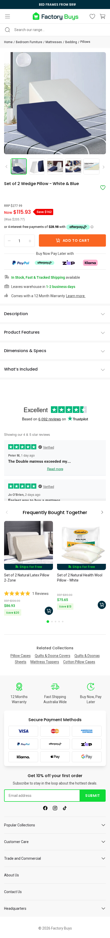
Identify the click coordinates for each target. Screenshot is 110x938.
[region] (55, 4)
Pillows (85, 42)
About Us (11, 875)
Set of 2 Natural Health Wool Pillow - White (79, 577)
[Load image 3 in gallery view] (55, 166)
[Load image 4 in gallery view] (73, 166)
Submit (92, 795)
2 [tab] (52, 621)
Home (8, 42)
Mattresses (54, 42)
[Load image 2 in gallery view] (37, 166)
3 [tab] (55, 621)
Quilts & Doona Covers (52, 656)
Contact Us (13, 892)
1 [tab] (48, 621)
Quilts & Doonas (87, 656)
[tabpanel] (28, 569)
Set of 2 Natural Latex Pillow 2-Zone (26, 577)
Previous (8, 166)
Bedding (71, 42)
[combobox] (55, 30)
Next (102, 167)
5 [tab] (62, 621)
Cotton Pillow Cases (79, 662)
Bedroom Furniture (29, 42)
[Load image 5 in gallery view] (91, 166)
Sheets (20, 662)
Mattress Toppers (44, 662)
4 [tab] (59, 621)
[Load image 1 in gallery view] (19, 166)
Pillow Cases (20, 656)
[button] (7, 16)
